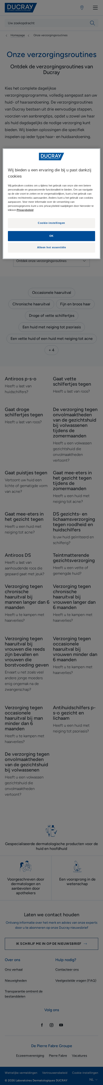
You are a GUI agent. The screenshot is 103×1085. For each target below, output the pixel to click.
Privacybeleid (25, 210)
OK (51, 235)
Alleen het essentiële (51, 247)
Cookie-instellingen (51, 222)
